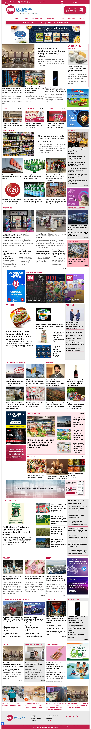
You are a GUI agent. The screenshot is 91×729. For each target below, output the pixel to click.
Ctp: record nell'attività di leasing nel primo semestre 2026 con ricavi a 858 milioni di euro (13, 90)
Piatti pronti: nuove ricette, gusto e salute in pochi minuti (36, 477)
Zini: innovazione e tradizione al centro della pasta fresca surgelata (77, 170)
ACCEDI (75, 2)
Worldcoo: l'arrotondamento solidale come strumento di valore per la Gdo (76, 164)
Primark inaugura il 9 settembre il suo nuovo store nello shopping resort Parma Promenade (51, 235)
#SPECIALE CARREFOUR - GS (33, 22)
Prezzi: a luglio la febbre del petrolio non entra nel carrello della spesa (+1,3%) (56, 201)
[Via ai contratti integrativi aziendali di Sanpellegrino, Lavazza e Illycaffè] (34, 189)
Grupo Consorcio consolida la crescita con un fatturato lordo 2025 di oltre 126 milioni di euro (75, 405)
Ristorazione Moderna (52, 715)
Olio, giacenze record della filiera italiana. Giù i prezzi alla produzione (51, 138)
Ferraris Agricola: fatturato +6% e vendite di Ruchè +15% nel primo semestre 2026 (55, 405)
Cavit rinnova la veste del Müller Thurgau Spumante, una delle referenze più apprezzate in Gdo (76, 382)
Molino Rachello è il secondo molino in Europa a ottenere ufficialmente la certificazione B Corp (58, 531)
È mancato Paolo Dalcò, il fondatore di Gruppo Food (74, 331)
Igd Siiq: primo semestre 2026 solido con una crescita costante (34, 404)
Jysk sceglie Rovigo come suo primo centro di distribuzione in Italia (56, 633)
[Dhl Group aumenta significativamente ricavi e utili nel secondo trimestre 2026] (35, 371)
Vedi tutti (62, 305)
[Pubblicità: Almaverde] (78, 652)
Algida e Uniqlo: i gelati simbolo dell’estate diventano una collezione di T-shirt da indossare (12, 628)
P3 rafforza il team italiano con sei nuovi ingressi (74, 349)
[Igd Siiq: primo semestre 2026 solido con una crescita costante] (35, 394)
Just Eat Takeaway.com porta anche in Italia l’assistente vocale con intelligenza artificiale (77, 635)
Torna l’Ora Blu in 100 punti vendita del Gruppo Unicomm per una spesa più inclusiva (58, 508)
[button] (9, 300)
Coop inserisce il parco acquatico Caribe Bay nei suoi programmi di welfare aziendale (58, 543)
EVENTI (82, 18)
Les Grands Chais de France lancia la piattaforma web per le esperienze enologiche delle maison (77, 628)
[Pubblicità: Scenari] (16, 436)
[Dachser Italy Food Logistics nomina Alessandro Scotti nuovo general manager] (75, 314)
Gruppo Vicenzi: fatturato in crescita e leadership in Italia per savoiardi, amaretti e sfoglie (15, 405)
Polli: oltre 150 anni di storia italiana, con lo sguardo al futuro (77, 261)
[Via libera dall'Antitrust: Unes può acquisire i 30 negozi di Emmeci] (12, 165)
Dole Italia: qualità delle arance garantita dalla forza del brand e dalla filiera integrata (77, 150)
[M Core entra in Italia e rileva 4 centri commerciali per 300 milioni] (78, 217)
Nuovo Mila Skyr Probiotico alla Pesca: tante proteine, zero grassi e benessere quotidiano (49, 326)
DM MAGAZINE (37, 18)
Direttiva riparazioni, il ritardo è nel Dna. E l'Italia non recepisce (34, 664)
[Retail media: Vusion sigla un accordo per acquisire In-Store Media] (13, 567)
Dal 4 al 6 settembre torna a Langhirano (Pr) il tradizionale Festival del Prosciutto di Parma (55, 665)
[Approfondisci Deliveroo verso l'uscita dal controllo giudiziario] (13, 694)
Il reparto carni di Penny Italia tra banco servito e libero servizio (33, 125)
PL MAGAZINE (50, 18)
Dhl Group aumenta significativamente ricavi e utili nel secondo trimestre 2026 (35, 382)
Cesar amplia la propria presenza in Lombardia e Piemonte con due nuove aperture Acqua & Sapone (16, 235)
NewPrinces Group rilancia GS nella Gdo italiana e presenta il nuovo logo (11, 201)
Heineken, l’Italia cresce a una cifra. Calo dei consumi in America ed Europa (34, 176)
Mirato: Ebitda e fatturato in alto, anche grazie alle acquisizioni (34, 578)
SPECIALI (61, 18)
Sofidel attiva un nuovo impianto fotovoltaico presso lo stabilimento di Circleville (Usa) (56, 579)
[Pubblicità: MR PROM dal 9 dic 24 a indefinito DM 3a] (78, 567)
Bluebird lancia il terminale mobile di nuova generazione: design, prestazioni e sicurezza (55, 89)
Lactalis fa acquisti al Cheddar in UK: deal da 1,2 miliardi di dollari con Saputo (77, 69)
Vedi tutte (86, 85)
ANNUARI (71, 18)
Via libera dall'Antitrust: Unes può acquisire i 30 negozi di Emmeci (12, 176)
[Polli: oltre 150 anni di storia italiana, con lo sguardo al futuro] (78, 250)
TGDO (16, 18)
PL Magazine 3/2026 (52, 275)
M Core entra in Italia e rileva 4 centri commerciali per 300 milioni (78, 227)
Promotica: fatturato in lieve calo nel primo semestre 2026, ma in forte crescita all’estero (55, 382)
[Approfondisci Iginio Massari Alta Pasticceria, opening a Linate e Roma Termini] (34, 694)
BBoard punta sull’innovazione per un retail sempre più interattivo (77, 176)
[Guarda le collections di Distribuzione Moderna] (35, 489)
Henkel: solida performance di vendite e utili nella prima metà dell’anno (14, 382)
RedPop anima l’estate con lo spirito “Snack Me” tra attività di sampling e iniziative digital (13, 619)
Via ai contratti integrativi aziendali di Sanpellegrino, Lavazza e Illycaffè (33, 201)
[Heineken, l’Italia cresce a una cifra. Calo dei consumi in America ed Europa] (34, 165)
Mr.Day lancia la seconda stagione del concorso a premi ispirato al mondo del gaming (12, 635)
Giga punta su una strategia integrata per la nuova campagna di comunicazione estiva (33, 628)
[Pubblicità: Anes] (16, 419)
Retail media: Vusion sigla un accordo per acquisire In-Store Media (12, 578)
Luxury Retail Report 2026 (11, 670)
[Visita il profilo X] (62, 4)
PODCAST (25, 18)
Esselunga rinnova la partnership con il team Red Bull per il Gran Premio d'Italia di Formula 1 (34, 620)
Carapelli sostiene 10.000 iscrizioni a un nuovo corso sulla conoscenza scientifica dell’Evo (59, 520)
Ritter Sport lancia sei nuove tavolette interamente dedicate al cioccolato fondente (58, 351)
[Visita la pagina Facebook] (67, 1)
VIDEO (8, 18)
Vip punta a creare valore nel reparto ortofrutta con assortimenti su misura (76, 158)
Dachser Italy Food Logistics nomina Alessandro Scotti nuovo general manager (74, 325)
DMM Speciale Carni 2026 (35, 275)
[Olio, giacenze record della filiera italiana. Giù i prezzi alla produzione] (18, 144)
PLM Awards (49, 718)
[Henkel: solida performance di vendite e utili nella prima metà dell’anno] (15, 371)
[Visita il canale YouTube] (64, 1)
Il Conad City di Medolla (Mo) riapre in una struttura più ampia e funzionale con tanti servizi (59, 253)
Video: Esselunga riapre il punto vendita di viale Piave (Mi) (12, 125)
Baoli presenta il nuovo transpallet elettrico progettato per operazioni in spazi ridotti (55, 627)
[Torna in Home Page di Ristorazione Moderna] (16, 718)
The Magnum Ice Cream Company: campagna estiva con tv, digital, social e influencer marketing (34, 636)
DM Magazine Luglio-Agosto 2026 (74, 276)
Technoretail (49, 716)
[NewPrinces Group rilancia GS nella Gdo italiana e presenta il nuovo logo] (12, 189)
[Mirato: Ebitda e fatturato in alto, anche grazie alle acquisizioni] (35, 567)
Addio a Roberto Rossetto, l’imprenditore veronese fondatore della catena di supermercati (74, 338)
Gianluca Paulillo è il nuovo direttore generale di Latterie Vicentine (75, 344)
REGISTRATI (76, 4)
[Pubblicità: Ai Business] (16, 453)
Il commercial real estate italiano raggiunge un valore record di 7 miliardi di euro (78, 234)
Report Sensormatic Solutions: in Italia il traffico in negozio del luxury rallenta (13, 664)
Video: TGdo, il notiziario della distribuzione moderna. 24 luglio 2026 (55, 125)
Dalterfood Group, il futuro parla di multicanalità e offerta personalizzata (77, 182)
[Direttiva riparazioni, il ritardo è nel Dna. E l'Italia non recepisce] (35, 653)
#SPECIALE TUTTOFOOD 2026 (58, 22)
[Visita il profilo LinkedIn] (62, 1)
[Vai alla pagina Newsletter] (75, 10)
